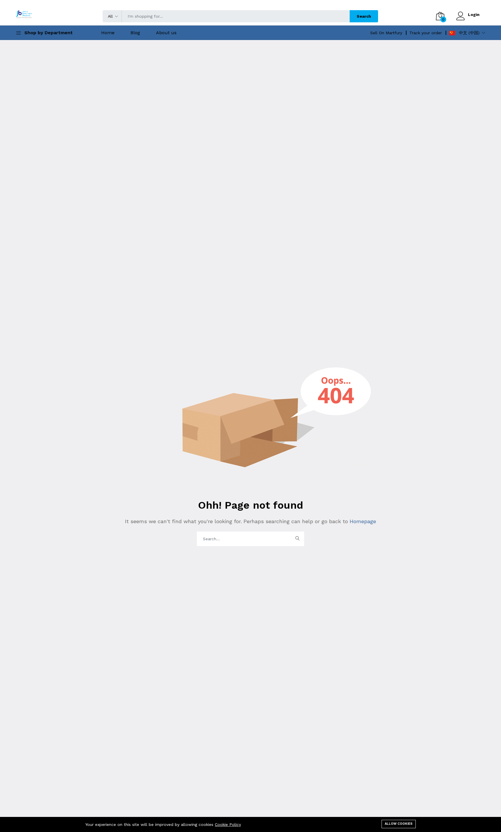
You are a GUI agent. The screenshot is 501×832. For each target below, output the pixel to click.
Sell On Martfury (386, 32)
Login (474, 14)
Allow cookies (399, 824)
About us (166, 32)
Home (108, 32)
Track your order (425, 32)
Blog (135, 32)
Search (364, 16)
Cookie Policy (228, 824)
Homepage (362, 521)
